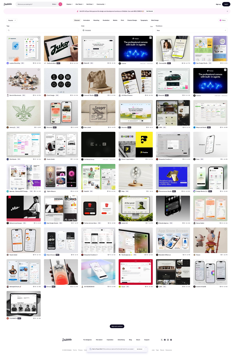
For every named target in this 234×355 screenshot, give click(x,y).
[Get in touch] (30, 58)
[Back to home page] (8, 4)
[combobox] (33, 4)
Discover (77, 20)
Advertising (121, 339)
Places (162, 350)
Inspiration (110, 339)
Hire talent (99, 339)
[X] (162, 340)
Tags (8, 26)
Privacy (80, 350)
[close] (227, 11)
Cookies (86, 350)
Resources (169, 350)
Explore (69, 4)
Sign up (218, 4)
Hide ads (142, 63)
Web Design (155, 20)
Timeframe (159, 26)
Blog (130, 339)
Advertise (150, 63)
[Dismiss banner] (146, 347)
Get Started (149, 11)
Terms (75, 350)
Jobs (153, 350)
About (138, 339)
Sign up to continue (117, 326)
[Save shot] (33, 58)
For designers (87, 339)
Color (82, 26)
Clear (151, 26)
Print (122, 20)
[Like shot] (37, 58)
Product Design (132, 20)
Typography (144, 20)
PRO (22, 63)
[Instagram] (168, 340)
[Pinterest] (171, 340)
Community (100, 4)
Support (146, 339)
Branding (96, 20)
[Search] (60, 4)
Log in (226, 4)
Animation (86, 20)
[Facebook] (165, 340)
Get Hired (89, 4)
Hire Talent (79, 4)
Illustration (106, 20)
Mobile (115, 20)
